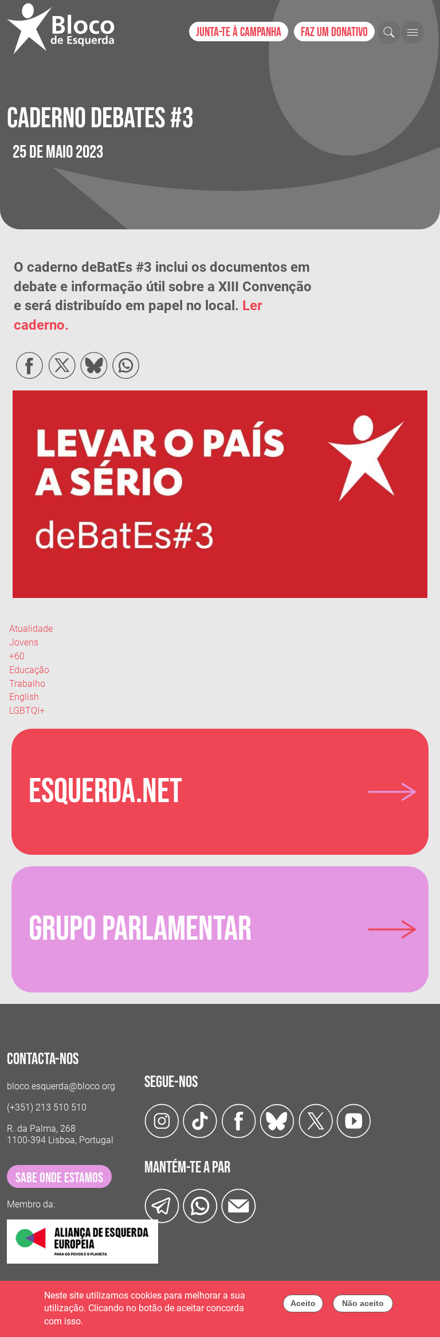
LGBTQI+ (27, 710)
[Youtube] (353, 1120)
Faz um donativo (334, 32)
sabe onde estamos (59, 1178)
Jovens (23, 642)
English (24, 696)
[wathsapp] (200, 1205)
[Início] (65, 28)
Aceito (303, 1303)
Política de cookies (123, 1321)
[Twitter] (277, 1120)
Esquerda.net (105, 791)
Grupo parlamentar (140, 929)
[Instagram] (161, 1120)
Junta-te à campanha (238, 32)
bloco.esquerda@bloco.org (61, 1086)
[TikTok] (200, 1120)
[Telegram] (161, 1205)
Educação (29, 669)
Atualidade (31, 628)
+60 (17, 656)
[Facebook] (238, 1120)
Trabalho (27, 683)
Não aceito (363, 1303)
